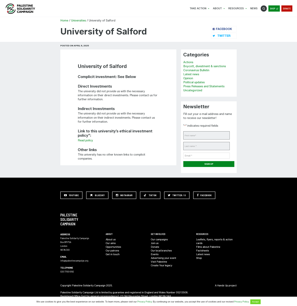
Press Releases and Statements (203, 86)
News (254, 8)
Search (264, 8)
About (217, 8)
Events (155, 254)
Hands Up (222, 285)
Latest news (191, 74)
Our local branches (161, 250)
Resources (236, 8)
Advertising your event (163, 258)
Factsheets (202, 250)
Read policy (85, 140)
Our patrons (112, 250)
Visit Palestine (159, 261)
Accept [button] (255, 301)
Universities (78, 20)
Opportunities (113, 246)
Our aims (111, 243)
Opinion (188, 78)
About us (111, 239)
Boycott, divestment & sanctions (204, 66)
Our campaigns (159, 239)
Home (64, 20)
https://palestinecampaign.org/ (20, 9)
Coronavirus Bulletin (196, 70)
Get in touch (113, 254)
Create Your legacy (161, 265)
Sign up (208, 164)
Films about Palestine (208, 246)
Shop (272, 8)
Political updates (194, 82)
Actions (188, 62)
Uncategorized (192, 90)
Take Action (198, 8)
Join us (155, 243)
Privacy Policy (144, 301)
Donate (287, 8)
